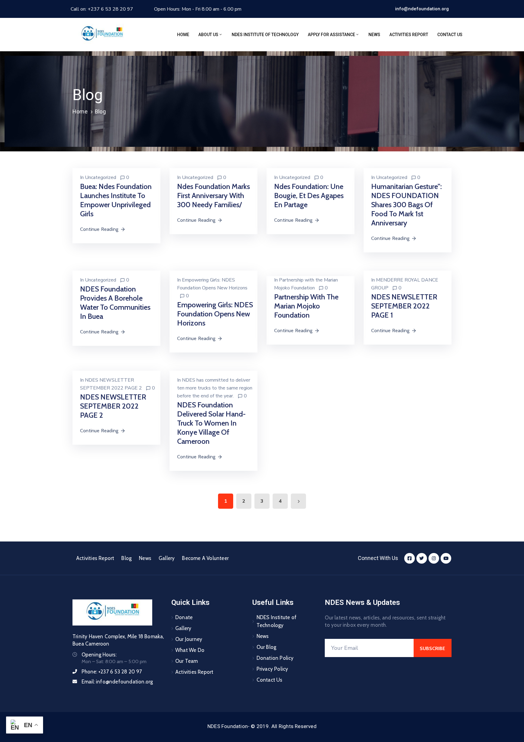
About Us (208, 34)
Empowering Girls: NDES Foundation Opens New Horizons (215, 313)
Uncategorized (100, 177)
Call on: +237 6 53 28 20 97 (102, 9)
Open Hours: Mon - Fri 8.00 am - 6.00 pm (197, 9)
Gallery (167, 558)
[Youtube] (446, 558)
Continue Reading (99, 229)
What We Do (189, 650)
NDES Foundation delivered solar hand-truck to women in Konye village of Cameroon (211, 423)
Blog (126, 558)
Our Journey (188, 639)
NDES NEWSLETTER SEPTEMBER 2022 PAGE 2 (113, 406)
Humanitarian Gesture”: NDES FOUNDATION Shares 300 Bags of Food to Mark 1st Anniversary (406, 204)
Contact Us (449, 34)
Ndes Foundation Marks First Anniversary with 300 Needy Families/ (213, 195)
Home (183, 34)
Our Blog (267, 647)
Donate (184, 617)
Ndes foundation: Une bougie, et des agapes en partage (309, 195)
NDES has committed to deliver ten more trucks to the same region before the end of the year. (214, 388)
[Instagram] (433, 558)
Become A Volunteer (205, 558)
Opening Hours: (99, 655)
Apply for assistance (331, 34)
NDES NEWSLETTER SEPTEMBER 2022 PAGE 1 (404, 305)
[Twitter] (421, 558)
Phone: (112, 672)
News (374, 34)
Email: (117, 682)
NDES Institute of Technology (265, 34)
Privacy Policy (272, 669)
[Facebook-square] (409, 558)
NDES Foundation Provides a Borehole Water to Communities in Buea (115, 303)
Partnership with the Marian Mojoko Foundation (306, 305)
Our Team (186, 661)
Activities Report (408, 34)
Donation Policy (275, 658)
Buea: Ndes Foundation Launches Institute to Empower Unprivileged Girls (116, 200)
